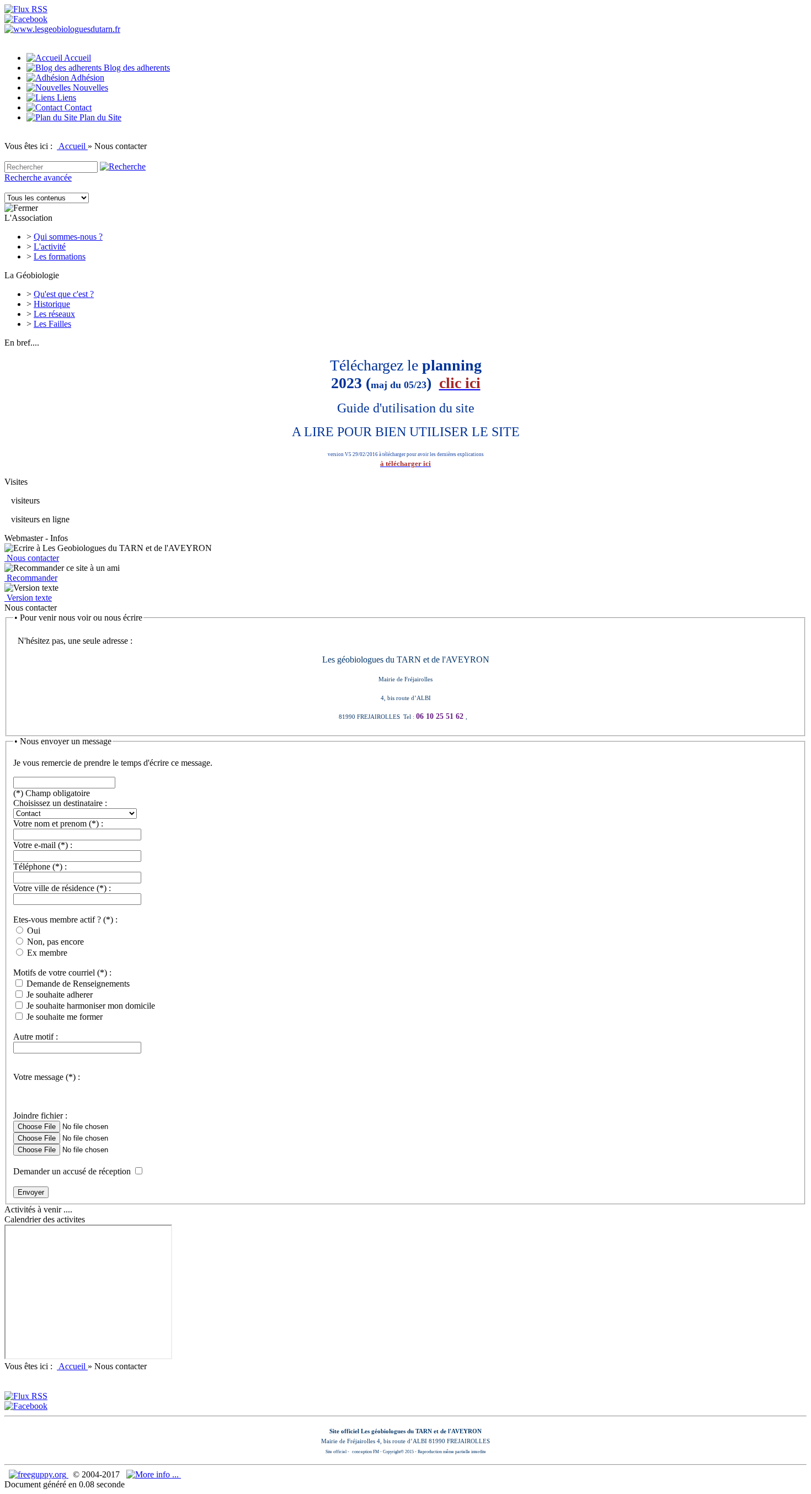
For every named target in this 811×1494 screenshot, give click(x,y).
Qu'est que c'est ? (64, 294)
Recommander (30, 577)
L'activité (50, 246)
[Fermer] (21, 208)
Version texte (28, 597)
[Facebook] (25, 19)
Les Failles (52, 324)
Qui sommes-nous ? (68, 236)
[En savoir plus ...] (153, 1474)
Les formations (60, 256)
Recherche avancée (38, 177)
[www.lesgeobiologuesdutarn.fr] (62, 29)
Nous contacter (31, 558)
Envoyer (31, 1192)
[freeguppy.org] (38, 1474)
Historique (52, 304)
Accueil (72, 146)
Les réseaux (54, 314)
